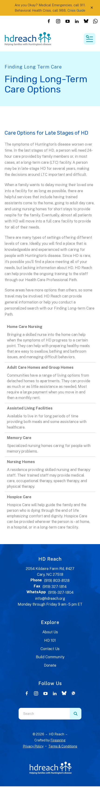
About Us (50, 632)
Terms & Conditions (62, 746)
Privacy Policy (33, 746)
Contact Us (50, 649)
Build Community (50, 657)
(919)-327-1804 (60, 592)
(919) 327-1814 (55, 586)
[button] (91, 7)
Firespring (58, 740)
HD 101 (50, 640)
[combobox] (44, 714)
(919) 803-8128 (57, 580)
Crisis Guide (76, 10)
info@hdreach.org (50, 598)
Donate (50, 665)
